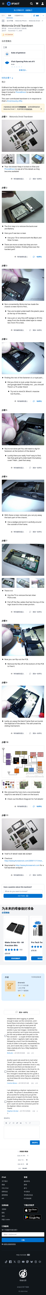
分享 (32, 1053)
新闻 (25, 1185)
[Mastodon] (27, 1261)
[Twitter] (14, 1261)
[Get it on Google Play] (32, 1217)
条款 (3, 1216)
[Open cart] (37, 4)
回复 (28, 1053)
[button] (31, 4)
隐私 (3, 1213)
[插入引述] (20, 1122)
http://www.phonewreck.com (27, 865)
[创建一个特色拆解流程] (19, 995)
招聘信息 (5, 1191)
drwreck (11, 28)
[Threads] (35, 1261)
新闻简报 (5, 1195)
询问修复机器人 (19, 179)
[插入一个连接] (17, 1122)
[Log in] (42, 4)
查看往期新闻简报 (10, 1244)
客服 (3, 1185)
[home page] (13, 4)
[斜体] (10, 1122)
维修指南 (29, 109)
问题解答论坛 (19, 15)
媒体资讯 (27, 1181)
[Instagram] (19, 1261)
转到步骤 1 (7, 77)
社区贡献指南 (9, 35)
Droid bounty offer (14, 101)
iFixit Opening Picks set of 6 (23, 61)
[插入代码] (13, 1122)
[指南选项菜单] (43, 15)
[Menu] (3, 4)
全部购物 (5, 912)
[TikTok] (6, 1261)
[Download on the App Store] (31, 1210)
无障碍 (4, 1209)
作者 (7, 977)
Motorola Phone (21, 21)
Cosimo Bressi (12, 1083)
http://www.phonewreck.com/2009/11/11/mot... (23, 861)
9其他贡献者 (37, 977)
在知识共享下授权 (23, 1287)
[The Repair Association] (40, 1261)
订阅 (23, 1240)
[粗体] (6, 1122)
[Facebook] (10, 1261)
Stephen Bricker (13, 1111)
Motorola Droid (34, 21)
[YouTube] (23, 1261)
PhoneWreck (21, 92)
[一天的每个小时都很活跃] (24, 995)
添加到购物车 (15, 958)
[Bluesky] (31, 1262)
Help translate (21, 1255)
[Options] (3, 20)
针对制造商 (27, 1198)
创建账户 (28, 10)
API (3, 1198)
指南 (9, 15)
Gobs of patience (18, 53)
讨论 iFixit (5, 1188)
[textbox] (22, 1132)
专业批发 (27, 1191)
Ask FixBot (21, 896)
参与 (25, 1188)
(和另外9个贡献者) (20, 28)
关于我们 (5, 1181)
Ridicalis (10, 1053)
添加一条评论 (23, 886)
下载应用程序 (29, 1205)
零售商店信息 (28, 1195)
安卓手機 (10, 21)
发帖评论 (35, 1142)
